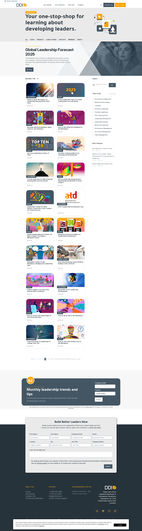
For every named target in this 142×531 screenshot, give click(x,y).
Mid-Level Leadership (101, 125)
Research (40, 40)
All (26, 40)
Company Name (97, 442)
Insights (80, 5)
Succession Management (103, 132)
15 (61, 359)
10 (52, 359)
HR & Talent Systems (101, 115)
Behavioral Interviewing (102, 102)
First (32, 359)
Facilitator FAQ (30, 496)
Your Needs (47, 5)
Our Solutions (60, 5)
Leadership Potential (101, 122)
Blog (89, 491)
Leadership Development (103, 119)
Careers (28, 492)
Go (112, 85)
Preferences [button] (41, 526)
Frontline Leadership (101, 112)
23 (75, 359)
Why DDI (71, 5)
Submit (98, 399)
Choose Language (11, 1)
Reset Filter (112, 94)
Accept (120, 525)
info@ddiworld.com (55, 496)
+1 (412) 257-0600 (55, 494)
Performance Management (103, 128)
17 (64, 359)
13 (57, 359)
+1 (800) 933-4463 (94, 428)
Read (30, 69)
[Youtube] (103, 510)
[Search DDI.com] (101, 5)
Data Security (30, 494)
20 (69, 359)
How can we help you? (37, 450)
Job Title (74, 442)
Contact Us (109, 5)
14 (59, 359)
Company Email (100, 383)
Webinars (71, 40)
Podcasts (62, 40)
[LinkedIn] (97, 510)
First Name (33, 434)
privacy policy (89, 407)
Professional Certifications (34, 498)
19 (68, 359)
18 (66, 359)
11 (53, 359)
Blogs (32, 40)
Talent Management (101, 135)
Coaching (98, 106)
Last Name (54, 434)
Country (98, 390)
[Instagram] (109, 510)
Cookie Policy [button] (101, 524)
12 (55, 359)
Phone (94, 434)
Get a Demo (120, 5)
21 (71, 359)
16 (62, 359)
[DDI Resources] (115, 510)
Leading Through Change (79, 494)
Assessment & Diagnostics (103, 99)
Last (78, 359)
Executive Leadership (101, 109)
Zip (52, 442)
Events (79, 40)
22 (73, 359)
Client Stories (51, 40)
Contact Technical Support (58, 498)
